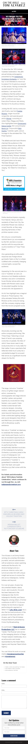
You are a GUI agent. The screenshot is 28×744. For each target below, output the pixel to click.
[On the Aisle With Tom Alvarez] (14, 4)
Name (3, 683)
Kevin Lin (5, 128)
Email (3, 690)
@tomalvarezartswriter (15, 654)
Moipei (8, 118)
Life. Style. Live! (16, 610)
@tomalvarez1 (10, 656)
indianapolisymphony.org (11, 484)
